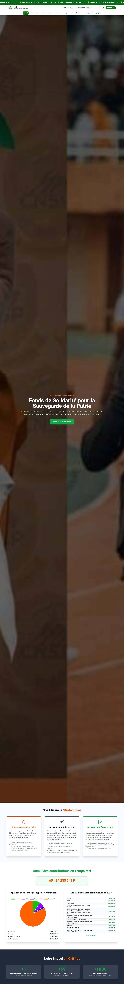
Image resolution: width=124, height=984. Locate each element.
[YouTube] (103, 7)
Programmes (89, 13)
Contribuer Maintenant (62, 421)
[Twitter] (91, 7)
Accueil (26, 13)
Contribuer (110, 7)
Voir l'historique (91, 935)
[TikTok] (99, 7)
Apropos (98, 13)
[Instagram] (95, 7)
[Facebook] (88, 7)
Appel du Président (47, 13)
